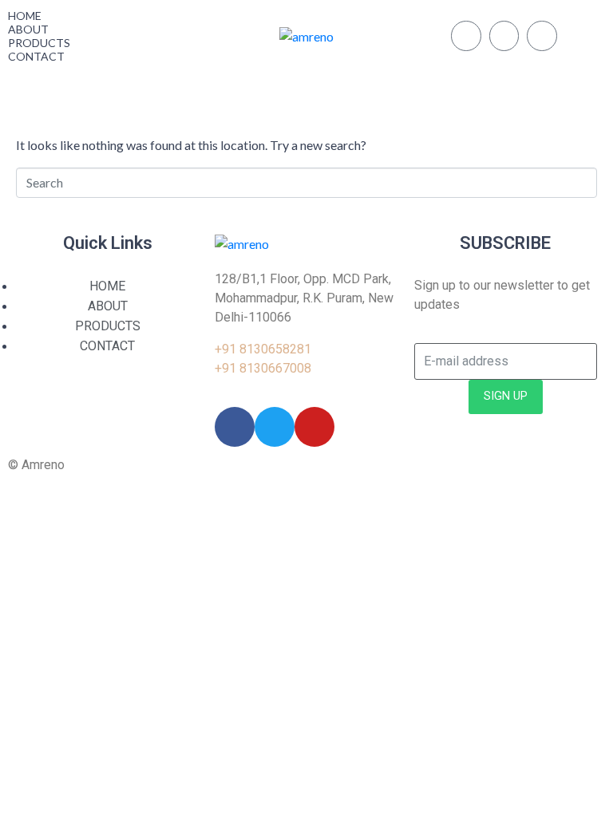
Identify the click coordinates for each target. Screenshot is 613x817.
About (28, 29)
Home (25, 15)
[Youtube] (542, 36)
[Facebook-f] (504, 36)
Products (39, 42)
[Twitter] (466, 36)
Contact (36, 56)
